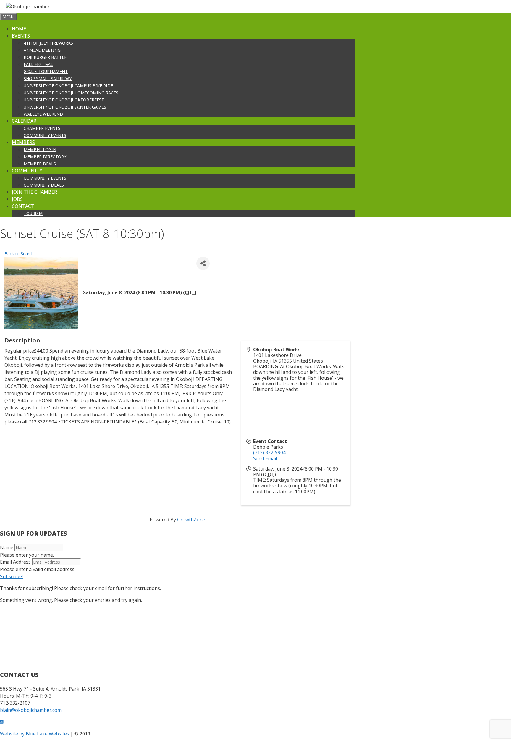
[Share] (203, 263)
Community (27, 170)
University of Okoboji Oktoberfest (64, 100)
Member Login (40, 149)
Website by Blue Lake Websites (34, 733)
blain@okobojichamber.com (31, 710)
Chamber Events (42, 128)
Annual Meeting (42, 50)
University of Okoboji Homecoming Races (71, 93)
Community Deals (44, 185)
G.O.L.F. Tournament (46, 71)
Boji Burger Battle (45, 57)
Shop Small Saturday (48, 78)
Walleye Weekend (43, 114)
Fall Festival (38, 64)
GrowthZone (191, 519)
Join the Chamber (34, 192)
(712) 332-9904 (269, 452)
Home (19, 28)
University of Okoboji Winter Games (65, 107)
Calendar (24, 121)
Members (23, 142)
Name (6, 547)
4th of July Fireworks (48, 43)
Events (21, 36)
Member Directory (45, 156)
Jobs (17, 199)
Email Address (15, 562)
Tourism (33, 213)
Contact (23, 206)
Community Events (45, 135)
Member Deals (40, 163)
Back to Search (19, 253)
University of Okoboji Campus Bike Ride (68, 85)
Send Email (265, 458)
